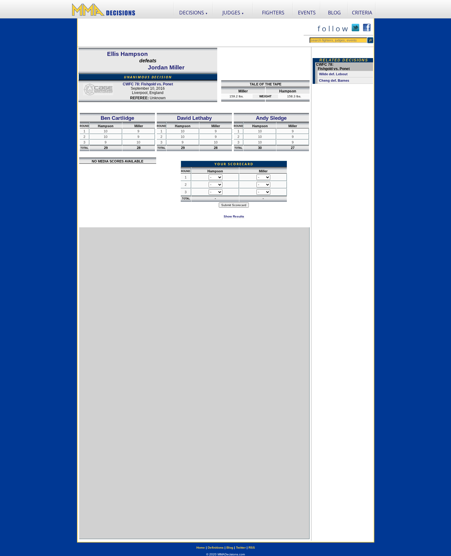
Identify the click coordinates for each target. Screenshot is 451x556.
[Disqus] (194, 304)
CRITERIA (362, 12)
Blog (229, 547)
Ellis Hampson (127, 54)
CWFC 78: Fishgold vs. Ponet (148, 84)
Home (200, 547)
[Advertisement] (190, 32)
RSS (252, 547)
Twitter (241, 547)
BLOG (334, 12)
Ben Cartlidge (117, 118)
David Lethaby (194, 118)
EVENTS (307, 12)
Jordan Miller (166, 67)
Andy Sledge (271, 118)
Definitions (216, 547)
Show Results (234, 216)
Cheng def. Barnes (334, 80)
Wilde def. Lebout (333, 74)
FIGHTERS (273, 12)
